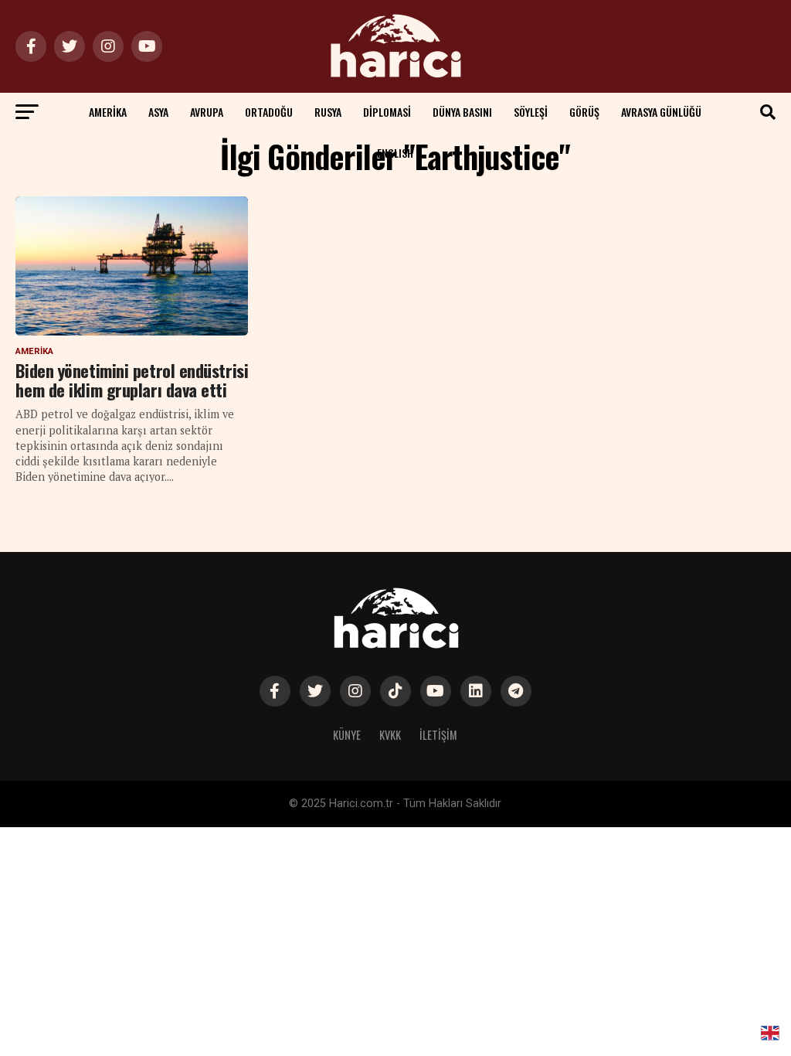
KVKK (390, 735)
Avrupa (206, 112)
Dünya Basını (462, 112)
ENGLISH (395, 153)
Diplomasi (387, 112)
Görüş (584, 112)
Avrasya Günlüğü (661, 112)
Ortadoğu (269, 112)
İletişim (438, 735)
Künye (347, 735)
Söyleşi (531, 112)
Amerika (108, 112)
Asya (158, 112)
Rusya (327, 112)
